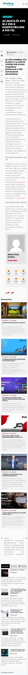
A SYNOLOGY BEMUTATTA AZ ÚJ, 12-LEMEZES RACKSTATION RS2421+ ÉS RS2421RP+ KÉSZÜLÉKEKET (18, 591)
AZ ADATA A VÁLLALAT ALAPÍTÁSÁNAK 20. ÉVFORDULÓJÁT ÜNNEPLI (17, 611)
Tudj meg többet (20, 198)
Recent (15, 566)
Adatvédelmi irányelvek (7, 672)
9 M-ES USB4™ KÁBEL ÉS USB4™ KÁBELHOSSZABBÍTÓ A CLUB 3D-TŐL (12, 436)
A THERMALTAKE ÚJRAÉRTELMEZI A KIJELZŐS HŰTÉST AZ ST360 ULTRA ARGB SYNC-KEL (13, 399)
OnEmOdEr (7, 34)
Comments (24, 566)
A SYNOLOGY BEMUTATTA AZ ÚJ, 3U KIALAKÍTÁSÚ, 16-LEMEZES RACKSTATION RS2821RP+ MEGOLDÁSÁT (18, 631)
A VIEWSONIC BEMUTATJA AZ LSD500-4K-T (13, 323)
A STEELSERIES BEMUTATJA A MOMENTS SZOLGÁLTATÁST (17, 650)
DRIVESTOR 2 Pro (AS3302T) (17, 570)
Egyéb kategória (7, 16)
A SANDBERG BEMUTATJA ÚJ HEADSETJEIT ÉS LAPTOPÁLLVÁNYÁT (13, 359)
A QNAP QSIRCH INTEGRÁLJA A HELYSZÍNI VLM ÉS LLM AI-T (14, 513)
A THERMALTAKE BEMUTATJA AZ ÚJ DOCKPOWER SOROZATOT (12, 475)
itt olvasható (19, 182)
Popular (6, 566)
